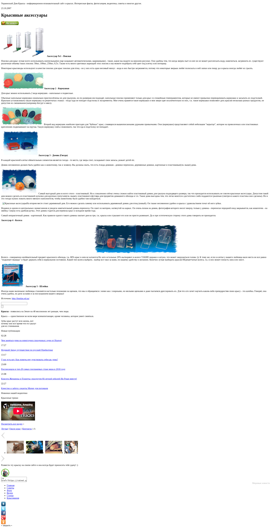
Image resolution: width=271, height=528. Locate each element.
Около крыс (15, 429)
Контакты (27, 429)
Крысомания (13, 498)
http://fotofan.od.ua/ (20, 298)
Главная (10, 485)
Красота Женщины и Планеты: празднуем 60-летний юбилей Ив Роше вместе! (39, 379)
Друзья (4, 429)
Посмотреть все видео (11, 424)
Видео (10, 493)
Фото (9, 490)
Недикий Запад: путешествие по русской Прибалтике (27, 350)
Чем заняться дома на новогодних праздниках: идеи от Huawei (31, 340)
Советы (10, 488)
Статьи (10, 495)
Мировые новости (261, 483)
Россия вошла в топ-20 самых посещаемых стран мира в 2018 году (33, 369)
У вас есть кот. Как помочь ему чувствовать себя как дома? (29, 359)
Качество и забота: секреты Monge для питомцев (24, 388)
